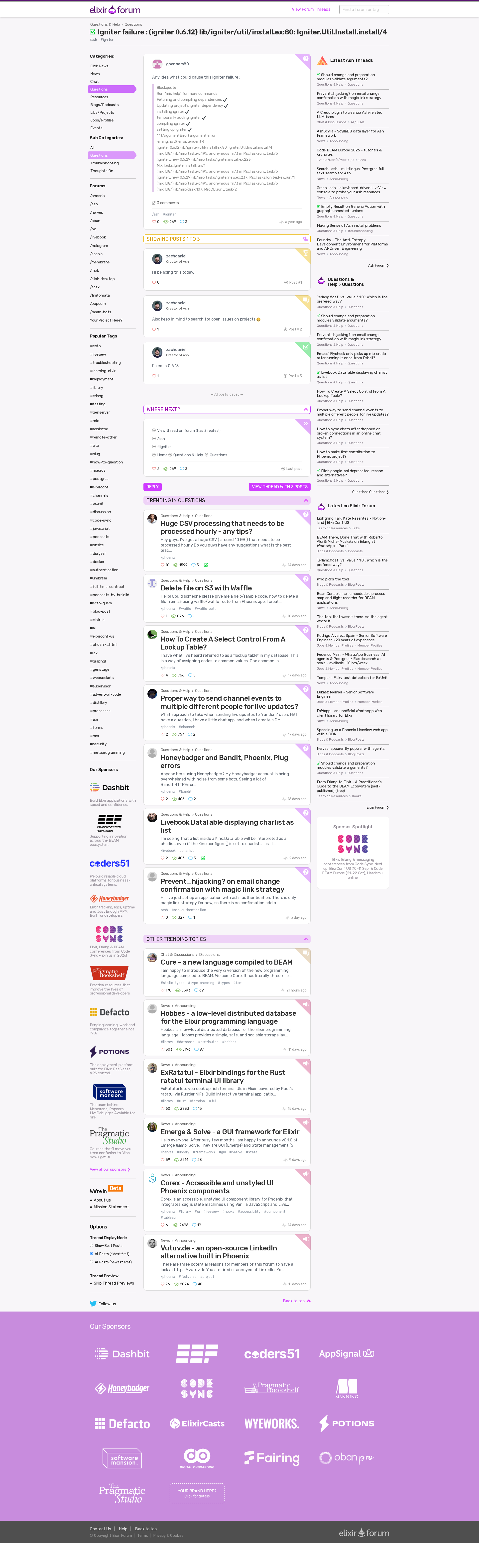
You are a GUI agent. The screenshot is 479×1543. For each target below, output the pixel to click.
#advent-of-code (105, 694)
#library (167, 1042)
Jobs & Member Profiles (335, 645)
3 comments (168, 203)
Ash (350, 60)
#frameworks (204, 1152)
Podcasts (355, 551)
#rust (181, 1101)
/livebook (168, 851)
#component (274, 1212)
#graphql (98, 661)
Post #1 (295, 282)
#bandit (185, 791)
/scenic (96, 254)
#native (235, 1152)
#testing (98, 404)
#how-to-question (106, 462)
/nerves (167, 1152)
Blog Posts (356, 584)
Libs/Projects (102, 112)
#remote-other (103, 437)
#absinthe (99, 429)
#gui (222, 1152)
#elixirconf (99, 487)
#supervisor (100, 686)
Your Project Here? (106, 320)
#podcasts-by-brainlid (109, 595)
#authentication (104, 570)
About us (102, 1200)
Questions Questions (368, 492)
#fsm (237, 983)
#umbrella (98, 578)
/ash (93, 40)
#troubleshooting (105, 362)
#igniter (107, 40)
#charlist (186, 851)
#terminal (197, 1101)
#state (251, 1152)
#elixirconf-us (102, 636)
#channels (187, 727)
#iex (94, 653)
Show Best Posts (108, 1246)
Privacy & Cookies (168, 1535)
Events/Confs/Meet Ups (335, 160)
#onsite (97, 545)
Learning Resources (332, 528)
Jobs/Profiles (102, 120)
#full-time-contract (107, 586)
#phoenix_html (103, 644)
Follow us (107, 1304)
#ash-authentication (188, 910)
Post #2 (295, 329)
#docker (97, 561)
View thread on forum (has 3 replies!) (189, 430)
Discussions (209, 954)
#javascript (100, 528)
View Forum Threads (311, 9)
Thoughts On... (103, 171)
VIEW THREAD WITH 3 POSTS (280, 486)
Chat (362, 160)
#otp (94, 445)
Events (96, 128)
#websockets (102, 677)
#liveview (211, 1212)
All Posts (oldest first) (111, 1254)
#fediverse (188, 1277)
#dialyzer (98, 553)
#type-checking (201, 983)
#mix (94, 421)
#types (224, 983)
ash (162, 439)
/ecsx (95, 287)
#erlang (96, 396)
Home (162, 455)
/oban (95, 221)
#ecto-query (101, 603)
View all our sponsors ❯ (110, 1169)
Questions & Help (105, 24)
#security (98, 744)
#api (94, 719)
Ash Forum (376, 265)
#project (207, 1277)
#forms (96, 727)
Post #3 (295, 376)
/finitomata (100, 295)
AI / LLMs (357, 122)
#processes (100, 711)
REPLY (152, 486)
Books (356, 796)
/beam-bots (100, 312)
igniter (165, 446)
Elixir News (99, 66)
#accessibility (249, 1212)
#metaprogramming (107, 752)
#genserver (100, 412)
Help (123, 1529)
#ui (197, 1212)
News (165, 1005)
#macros (98, 470)
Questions (133, 24)
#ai (93, 628)
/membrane (100, 262)
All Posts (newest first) (113, 1262)
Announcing (185, 1005)
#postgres (99, 478)
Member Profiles (370, 645)
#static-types (172, 983)
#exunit (97, 503)
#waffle (185, 609)
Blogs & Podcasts (330, 551)
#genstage (99, 669)
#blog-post (100, 611)
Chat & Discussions (177, 954)
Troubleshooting (360, 231)
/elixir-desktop (102, 279)
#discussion (100, 512)
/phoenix (168, 557)
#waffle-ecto (206, 609)
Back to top (294, 1301)
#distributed (208, 1042)
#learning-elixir (103, 371)
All (92, 147)
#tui (212, 1101)
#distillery (98, 702)
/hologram (99, 245)
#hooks (228, 1212)
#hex (94, 736)
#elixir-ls (97, 620)
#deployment (102, 379)
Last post (294, 469)
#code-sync (100, 520)
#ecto (95, 346)
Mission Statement (111, 1207)
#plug (95, 454)
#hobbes (229, 1042)
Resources (99, 97)
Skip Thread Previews (114, 1283)
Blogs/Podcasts (104, 105)
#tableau (168, 1217)
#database (186, 1042)
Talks (356, 528)
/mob (94, 270)
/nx (93, 229)
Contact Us (100, 1529)
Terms (142, 1535)
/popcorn (98, 303)
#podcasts (99, 537)
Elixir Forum (362, 506)
